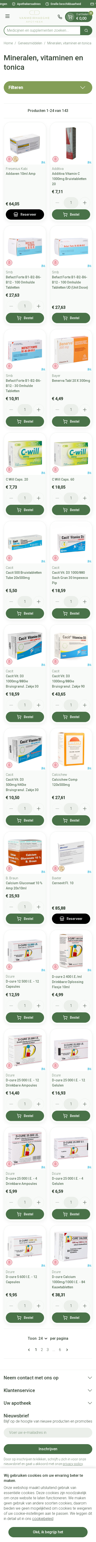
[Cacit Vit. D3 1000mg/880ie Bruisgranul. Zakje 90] (71, 646)
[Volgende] (66, 1350)
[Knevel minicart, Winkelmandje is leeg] (70, 17)
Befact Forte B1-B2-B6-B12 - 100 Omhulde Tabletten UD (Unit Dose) (70, 282)
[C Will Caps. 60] (71, 454)
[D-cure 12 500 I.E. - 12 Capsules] (25, 951)
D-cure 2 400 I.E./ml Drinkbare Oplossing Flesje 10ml (67, 982)
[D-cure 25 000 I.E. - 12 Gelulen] (71, 1050)
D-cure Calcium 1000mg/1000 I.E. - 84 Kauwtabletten (68, 1282)
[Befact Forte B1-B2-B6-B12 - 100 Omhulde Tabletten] (25, 247)
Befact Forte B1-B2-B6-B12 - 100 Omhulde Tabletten (23, 282)
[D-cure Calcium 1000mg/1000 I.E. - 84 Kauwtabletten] (71, 1246)
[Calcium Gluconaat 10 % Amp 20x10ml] (25, 853)
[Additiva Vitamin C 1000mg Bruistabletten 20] (71, 143)
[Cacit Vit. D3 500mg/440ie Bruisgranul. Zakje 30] (25, 749)
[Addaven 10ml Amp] (25, 143)
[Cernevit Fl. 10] (71, 853)
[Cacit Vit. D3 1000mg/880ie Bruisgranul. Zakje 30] (25, 646)
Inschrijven (48, 1449)
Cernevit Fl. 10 (62, 883)
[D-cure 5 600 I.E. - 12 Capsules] (25, 1246)
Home (8, 43)
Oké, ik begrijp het (48, 1532)
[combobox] (42, 30)
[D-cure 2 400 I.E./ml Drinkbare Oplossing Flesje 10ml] (71, 951)
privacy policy (73, 1464)
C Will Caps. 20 (17, 479)
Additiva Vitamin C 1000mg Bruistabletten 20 (69, 179)
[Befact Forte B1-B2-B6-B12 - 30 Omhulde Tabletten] (25, 350)
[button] (48, 87)
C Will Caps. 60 (63, 479)
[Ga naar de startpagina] (34, 17)
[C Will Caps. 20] (25, 454)
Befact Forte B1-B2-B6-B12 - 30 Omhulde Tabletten (23, 386)
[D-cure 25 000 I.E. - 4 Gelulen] (71, 1148)
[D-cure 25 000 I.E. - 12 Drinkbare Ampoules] (25, 1050)
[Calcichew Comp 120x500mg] (71, 749)
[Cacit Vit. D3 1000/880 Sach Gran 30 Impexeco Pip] (71, 542)
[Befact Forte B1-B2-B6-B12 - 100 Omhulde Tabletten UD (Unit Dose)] (71, 247)
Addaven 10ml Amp (20, 174)
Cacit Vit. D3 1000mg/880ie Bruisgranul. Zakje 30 (22, 681)
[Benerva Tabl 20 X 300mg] (71, 350)
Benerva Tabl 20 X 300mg (71, 381)
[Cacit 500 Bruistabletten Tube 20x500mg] (25, 542)
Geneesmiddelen (30, 43)
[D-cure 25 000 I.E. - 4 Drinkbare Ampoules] (25, 1148)
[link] (30, 1350)
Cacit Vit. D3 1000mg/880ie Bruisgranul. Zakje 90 (68, 681)
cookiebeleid (42, 1518)
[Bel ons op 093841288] (60, 17)
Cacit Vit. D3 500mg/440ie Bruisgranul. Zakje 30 (22, 785)
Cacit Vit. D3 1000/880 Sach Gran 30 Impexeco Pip (70, 578)
